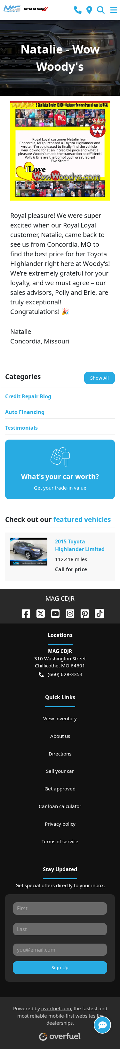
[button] (77, 10)
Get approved (60, 788)
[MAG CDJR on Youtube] (52, 612)
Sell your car (60, 771)
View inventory (60, 718)
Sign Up (60, 967)
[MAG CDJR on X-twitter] (38, 612)
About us (60, 736)
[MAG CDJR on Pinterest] (82, 612)
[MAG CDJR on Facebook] (23, 612)
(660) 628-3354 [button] (65, 674)
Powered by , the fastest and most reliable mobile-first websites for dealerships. (60, 1015)
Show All (99, 378)
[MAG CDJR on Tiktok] (97, 612)
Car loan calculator (60, 806)
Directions (60, 753)
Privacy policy (60, 824)
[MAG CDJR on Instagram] (67, 612)
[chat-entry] (102, 1025)
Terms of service (60, 841)
